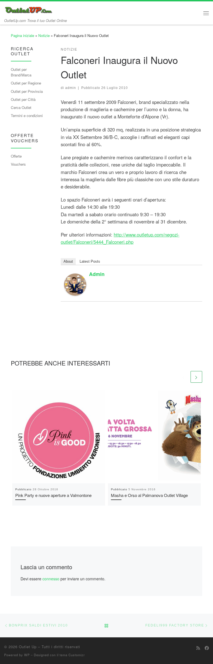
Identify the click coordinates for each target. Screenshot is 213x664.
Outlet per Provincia (27, 91)
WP (27, 655)
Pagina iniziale (22, 35)
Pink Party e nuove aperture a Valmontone (53, 495)
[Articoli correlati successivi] (196, 377)
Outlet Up (28, 646)
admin (70, 87)
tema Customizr (72, 655)
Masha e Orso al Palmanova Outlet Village (149, 495)
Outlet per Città (23, 99)
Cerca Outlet (21, 107)
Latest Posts (90, 261)
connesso (50, 578)
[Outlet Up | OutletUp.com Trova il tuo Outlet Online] (29, 9)
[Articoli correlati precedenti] (183, 377)
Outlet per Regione (26, 83)
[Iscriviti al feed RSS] (198, 648)
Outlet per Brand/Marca (21, 72)
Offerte (16, 156)
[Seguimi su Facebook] (207, 648)
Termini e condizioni (27, 115)
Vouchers (18, 164)
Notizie (44, 35)
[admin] (75, 284)
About (68, 261)
